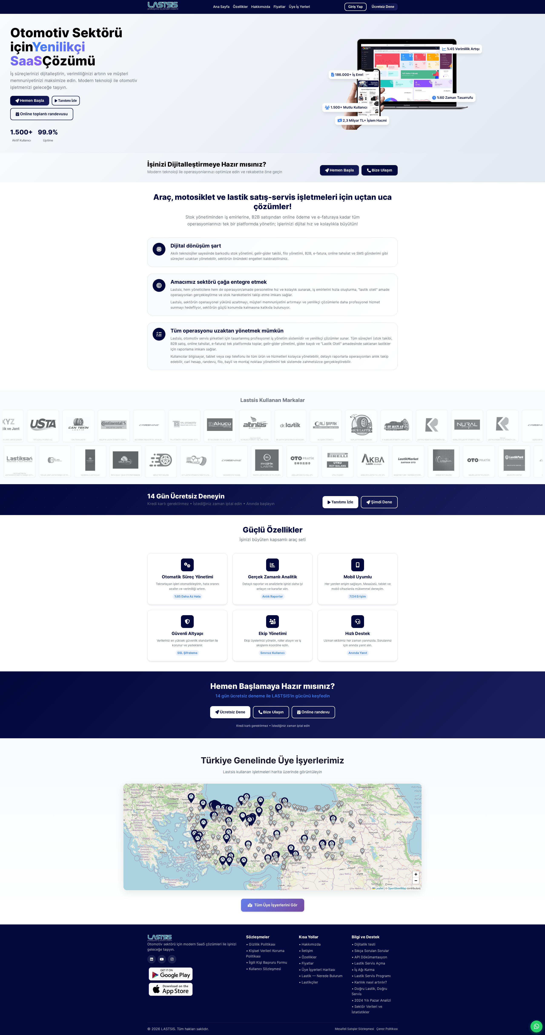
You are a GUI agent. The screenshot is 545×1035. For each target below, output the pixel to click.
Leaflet (379, 888)
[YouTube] (162, 959)
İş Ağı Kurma (364, 969)
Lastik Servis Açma (369, 963)
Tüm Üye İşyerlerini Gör (275, 905)
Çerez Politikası (387, 1029)
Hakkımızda (260, 6)
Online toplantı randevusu (44, 114)
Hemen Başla (32, 100)
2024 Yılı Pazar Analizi (372, 1000)
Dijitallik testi (364, 944)
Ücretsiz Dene (383, 7)
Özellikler (240, 6)
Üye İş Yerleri (299, 6)
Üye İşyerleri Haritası (318, 969)
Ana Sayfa (221, 6)
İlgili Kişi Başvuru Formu (268, 962)
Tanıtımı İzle (67, 100)
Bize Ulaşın (382, 170)
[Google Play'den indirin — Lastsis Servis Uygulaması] (170, 973)
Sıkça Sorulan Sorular (371, 951)
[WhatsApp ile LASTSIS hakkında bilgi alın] (536, 1026)
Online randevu (315, 712)
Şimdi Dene (381, 502)
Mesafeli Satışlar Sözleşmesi (354, 1029)
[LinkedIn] (151, 959)
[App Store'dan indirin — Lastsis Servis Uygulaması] (170, 989)
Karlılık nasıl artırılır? (370, 982)
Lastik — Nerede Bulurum (322, 976)
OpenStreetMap (397, 888)
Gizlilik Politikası (262, 944)
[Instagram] (172, 959)
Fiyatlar (279, 6)
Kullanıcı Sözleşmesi (265, 969)
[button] (243, 817)
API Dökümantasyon (370, 957)
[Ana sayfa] (162, 9)
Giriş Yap (355, 7)
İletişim (307, 951)
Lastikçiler (310, 982)
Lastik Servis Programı (372, 976)
